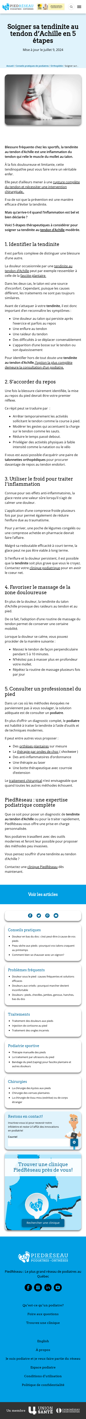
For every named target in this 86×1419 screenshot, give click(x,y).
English (43, 1341)
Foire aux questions (43, 1314)
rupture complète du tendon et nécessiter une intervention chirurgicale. (42, 187)
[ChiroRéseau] (68, 1410)
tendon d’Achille (52, 230)
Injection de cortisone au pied (29, 1025)
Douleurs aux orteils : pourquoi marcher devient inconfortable (40, 988)
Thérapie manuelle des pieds (29, 1052)
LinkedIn (48, 1288)
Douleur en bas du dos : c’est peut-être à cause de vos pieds (43, 939)
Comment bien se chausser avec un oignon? (38, 955)
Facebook (28, 1288)
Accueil (10, 65)
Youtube (58, 1288)
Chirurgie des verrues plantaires (31, 1093)
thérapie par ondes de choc (38, 751)
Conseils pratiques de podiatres (32, 65)
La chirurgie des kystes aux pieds (31, 1088)
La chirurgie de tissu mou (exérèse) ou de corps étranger (40, 1100)
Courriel (12, 1136)
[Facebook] (30, 915)
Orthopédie (57, 65)
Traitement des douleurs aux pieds (32, 1021)
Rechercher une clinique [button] (43, 1223)
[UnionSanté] (41, 1410)
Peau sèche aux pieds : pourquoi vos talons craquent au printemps (43, 948)
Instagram (38, 1288)
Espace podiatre (43, 1367)
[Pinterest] (47, 915)
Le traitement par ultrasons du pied (33, 1057)
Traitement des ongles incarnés (30, 1030)
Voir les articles (43, 894)
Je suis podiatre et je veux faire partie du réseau (43, 1358)
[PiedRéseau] (43, 1257)
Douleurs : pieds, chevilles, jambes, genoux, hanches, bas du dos (43, 997)
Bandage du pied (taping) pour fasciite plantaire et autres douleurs (41, 1064)
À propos (43, 1350)
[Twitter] (38, 915)
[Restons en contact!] (74, 1142)
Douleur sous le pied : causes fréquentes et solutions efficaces (43, 979)
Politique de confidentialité (43, 1385)
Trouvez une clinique (43, 1323)
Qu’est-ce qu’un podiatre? (43, 1305)
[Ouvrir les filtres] (71, 7)
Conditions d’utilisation (43, 1376)
